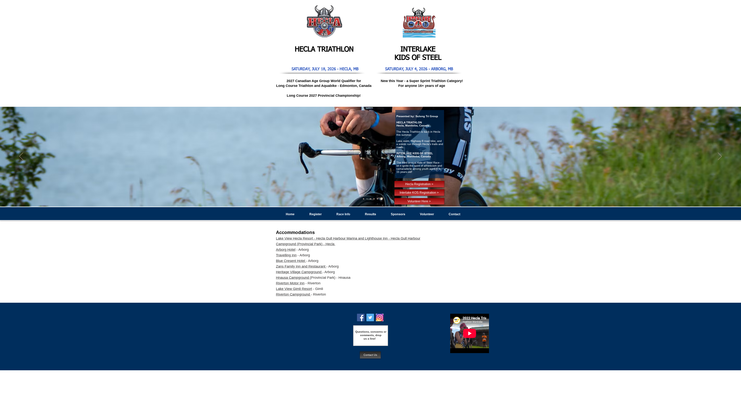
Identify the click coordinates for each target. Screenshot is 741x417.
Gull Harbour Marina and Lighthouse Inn (357, 238)
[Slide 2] (370, 198)
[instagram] (379, 317)
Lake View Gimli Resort (294, 289)
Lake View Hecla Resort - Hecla (301, 238)
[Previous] (21, 157)
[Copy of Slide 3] (377, 198)
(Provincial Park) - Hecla (315, 244)
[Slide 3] (367, 198)
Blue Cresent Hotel (290, 261)
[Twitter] (370, 317)
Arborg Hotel (285, 250)
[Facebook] (361, 317)
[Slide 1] (363, 198)
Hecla (396, 238)
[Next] (720, 157)
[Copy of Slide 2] (374, 198)
